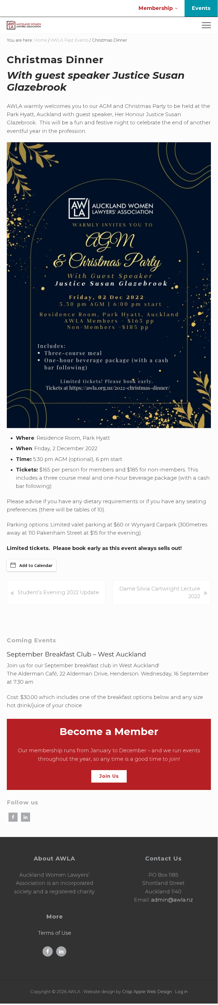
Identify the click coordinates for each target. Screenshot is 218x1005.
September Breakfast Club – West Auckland (76, 654)
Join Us (109, 776)
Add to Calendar (35, 565)
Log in (181, 991)
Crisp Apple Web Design (147, 991)
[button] (206, 25)
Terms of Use (54, 933)
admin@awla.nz (172, 900)
